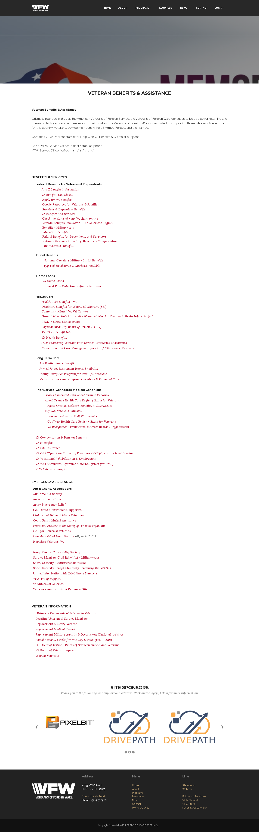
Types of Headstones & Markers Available (72, 266)
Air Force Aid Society (47, 494)
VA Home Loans (53, 281)
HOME (107, 8)
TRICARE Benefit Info (57, 332)
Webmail (187, 789)
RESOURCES (165, 8)
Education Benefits (55, 232)
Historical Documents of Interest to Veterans (66, 613)
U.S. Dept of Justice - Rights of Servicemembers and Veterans (77, 645)
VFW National (190, 800)
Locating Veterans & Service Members (62, 619)
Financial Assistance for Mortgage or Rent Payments (69, 526)
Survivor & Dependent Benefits (63, 209)
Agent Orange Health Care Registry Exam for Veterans (82, 400)
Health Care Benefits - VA (60, 302)
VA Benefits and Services (58, 214)
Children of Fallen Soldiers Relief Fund (60, 515)
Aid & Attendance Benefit (56, 363)
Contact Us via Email (93, 796)
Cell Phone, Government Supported (57, 510)
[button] (36, 727)
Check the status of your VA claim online (70, 218)
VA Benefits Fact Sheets (57, 195)
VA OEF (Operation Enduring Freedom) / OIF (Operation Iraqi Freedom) (85, 453)
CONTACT (202, 8)
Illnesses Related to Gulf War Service (72, 416)
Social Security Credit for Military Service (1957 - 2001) (74, 640)
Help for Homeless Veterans (52, 531)
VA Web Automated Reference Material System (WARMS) (74, 464)
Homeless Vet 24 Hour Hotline (53, 536)
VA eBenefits (44, 443)
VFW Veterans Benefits (51, 469)
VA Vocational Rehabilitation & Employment (66, 459)
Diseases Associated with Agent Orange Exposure (76, 395)
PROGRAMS (142, 8)
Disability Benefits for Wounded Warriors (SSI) (74, 307)
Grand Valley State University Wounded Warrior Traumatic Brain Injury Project (97, 316)
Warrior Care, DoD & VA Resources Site (60, 589)
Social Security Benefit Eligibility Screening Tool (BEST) (72, 568)
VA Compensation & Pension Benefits (61, 437)
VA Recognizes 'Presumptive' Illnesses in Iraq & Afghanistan (88, 427)
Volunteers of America (48, 584)
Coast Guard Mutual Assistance (54, 520)
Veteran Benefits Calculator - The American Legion (77, 223)
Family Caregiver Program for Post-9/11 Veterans (73, 374)
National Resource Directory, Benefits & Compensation (80, 241)
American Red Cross (47, 499)
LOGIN (218, 8)
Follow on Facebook (194, 796)
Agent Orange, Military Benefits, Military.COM (79, 406)
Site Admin (188, 785)
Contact (136, 804)
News (135, 800)
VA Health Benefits (54, 337)
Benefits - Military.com (58, 227)
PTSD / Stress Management (61, 322)
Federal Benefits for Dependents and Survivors (74, 236)
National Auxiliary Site (194, 807)
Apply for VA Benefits (57, 200)
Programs (137, 792)
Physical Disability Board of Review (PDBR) (71, 327)
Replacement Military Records (56, 624)
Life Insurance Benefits (58, 246)
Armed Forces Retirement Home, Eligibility (68, 369)
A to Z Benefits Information (60, 189)
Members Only (140, 807)
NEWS (183, 8)
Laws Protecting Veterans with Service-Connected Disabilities (84, 343)
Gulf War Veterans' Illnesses (63, 411)
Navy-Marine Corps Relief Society (56, 552)
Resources (138, 796)
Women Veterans (47, 656)
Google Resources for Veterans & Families (70, 204)
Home (135, 785)
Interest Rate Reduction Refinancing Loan (72, 286)
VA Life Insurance (48, 448)
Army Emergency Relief (49, 504)
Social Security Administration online (59, 563)
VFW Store (188, 804)
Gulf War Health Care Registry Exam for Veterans (81, 422)
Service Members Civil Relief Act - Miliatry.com (66, 557)
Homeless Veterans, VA (48, 542)
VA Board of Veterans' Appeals (56, 650)
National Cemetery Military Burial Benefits (73, 260)
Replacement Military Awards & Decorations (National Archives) (80, 634)
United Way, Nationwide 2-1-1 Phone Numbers (65, 573)
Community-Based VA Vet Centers (65, 311)
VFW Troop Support (47, 579)
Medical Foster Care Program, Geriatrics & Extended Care (79, 379)
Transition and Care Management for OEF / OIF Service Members (88, 348)
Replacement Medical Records (56, 629)
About (135, 789)
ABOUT (122, 8)
